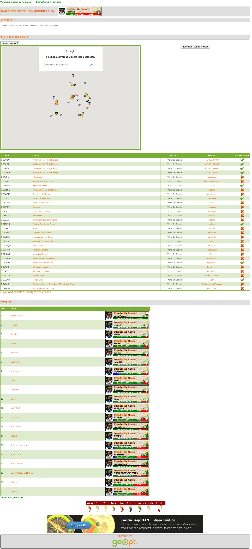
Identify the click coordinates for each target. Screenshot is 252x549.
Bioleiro (14, 482)
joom (13, 380)
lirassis (14, 334)
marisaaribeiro (17, 464)
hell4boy (14, 353)
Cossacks (15, 390)
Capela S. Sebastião (41, 203)
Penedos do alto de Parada (44, 258)
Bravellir (212, 228)
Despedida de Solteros (42, 211)
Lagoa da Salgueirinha (42, 233)
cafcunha (212, 198)
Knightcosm (212, 177)
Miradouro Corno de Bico (43, 241)
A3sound (212, 211)
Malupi (13, 343)
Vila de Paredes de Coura (43, 288)
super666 (15, 362)
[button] (81, 115)
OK (91, 64)
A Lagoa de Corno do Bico (43, 181)
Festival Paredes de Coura (44, 224)
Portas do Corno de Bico (43, 263)
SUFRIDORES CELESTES (22, 473)
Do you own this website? (56, 65)
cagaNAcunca (17, 316)
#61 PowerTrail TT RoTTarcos (45, 168)
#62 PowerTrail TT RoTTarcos (45, 173)
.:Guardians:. (38, 177)
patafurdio (212, 233)
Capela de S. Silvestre (42, 194)
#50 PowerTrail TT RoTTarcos (45, 164)
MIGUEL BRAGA (212, 160)
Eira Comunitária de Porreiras (45, 220)
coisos (212, 224)
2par (212, 186)
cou (211, 203)
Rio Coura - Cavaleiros (42, 267)
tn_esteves (212, 194)
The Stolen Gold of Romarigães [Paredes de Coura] (54, 284)
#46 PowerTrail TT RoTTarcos (45, 160)
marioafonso (16, 427)
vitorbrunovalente (212, 275)
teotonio (212, 190)
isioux (13, 399)
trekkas (212, 216)
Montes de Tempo (40, 254)
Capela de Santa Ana (41, 198)
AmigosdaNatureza (212, 181)
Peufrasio (44, 11)
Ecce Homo (37, 216)
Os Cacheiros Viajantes (212, 284)
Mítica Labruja (38, 246)
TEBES (14, 436)
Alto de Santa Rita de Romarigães (47, 190)
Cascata (36, 207)
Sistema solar (38, 275)
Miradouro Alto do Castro (43, 237)
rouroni (14, 325)
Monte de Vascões (40, 250)
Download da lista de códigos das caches (25, 292)
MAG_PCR (212, 288)
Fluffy (35, 228)
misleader (212, 207)
